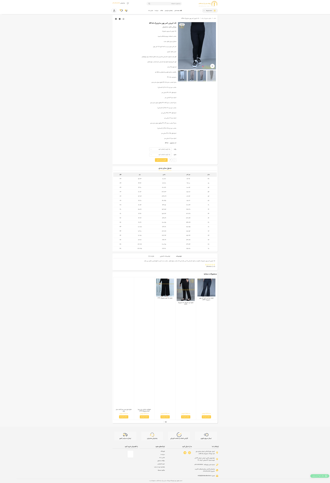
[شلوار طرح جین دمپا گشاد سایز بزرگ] (124, 343)
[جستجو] (149, 3)
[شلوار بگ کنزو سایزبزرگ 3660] (165, 288)
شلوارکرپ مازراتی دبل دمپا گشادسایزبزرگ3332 (144, 410)
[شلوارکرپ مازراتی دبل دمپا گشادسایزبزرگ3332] (144, 343)
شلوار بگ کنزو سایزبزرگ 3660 (165, 298)
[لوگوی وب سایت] (208, 3)
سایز (175, 155)
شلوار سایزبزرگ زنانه (206, 18)
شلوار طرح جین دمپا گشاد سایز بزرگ (124, 410)
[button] (123, 19)
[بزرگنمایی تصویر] (212, 66)
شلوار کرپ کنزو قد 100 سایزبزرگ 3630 (185, 303)
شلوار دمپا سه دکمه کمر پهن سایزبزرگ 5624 (206, 299)
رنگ (175, 149)
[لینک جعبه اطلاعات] (120, 3)
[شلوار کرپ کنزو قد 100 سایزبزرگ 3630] (186, 290)
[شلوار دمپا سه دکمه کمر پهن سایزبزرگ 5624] (206, 288)
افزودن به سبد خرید (161, 160)
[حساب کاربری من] (114, 10)
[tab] (178, 256)
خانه (214, 18)
